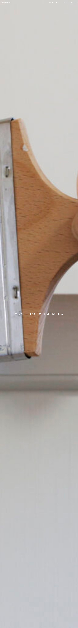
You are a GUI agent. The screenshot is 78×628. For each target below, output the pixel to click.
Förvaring (58, 2)
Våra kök (51, 2)
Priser (72, 2)
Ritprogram (65, 2)
